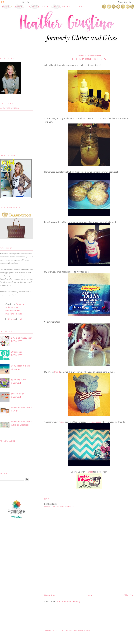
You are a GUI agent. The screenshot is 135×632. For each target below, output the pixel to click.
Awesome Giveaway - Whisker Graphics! (21, 423)
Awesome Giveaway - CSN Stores (21, 409)
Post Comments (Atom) (68, 601)
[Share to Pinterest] (55, 504)
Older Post (128, 595)
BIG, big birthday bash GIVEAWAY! (21, 339)
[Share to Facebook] (53, 504)
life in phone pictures (63, 507)
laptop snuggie (94, 421)
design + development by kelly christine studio (67, 630)
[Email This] (45, 504)
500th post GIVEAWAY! (17, 353)
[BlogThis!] (48, 504)
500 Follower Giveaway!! (17, 395)
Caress (11, 318)
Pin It (46, 498)
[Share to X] (50, 504)
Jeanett (89, 471)
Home (89, 595)
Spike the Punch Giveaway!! (18, 381)
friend (57, 371)
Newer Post (50, 595)
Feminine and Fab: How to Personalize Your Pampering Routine (14, 309)
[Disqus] (89, 558)
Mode (20, 318)
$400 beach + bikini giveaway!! (20, 367)
